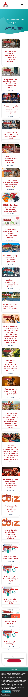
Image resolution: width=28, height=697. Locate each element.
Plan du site (14, 669)
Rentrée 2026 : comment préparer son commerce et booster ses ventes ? (11, 56)
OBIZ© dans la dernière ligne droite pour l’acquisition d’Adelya (11, 534)
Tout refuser (16, 691)
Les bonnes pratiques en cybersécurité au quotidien (11, 283)
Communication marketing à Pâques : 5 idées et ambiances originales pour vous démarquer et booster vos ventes (10, 420)
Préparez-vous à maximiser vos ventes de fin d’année (10, 159)
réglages (12, 688)
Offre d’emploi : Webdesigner (10, 643)
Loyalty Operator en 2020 (11, 622)
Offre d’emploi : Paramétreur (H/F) (10, 557)
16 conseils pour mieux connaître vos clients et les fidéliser (11, 392)
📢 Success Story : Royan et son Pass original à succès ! (10, 306)
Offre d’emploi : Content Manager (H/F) (10, 579)
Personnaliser (6, 694)
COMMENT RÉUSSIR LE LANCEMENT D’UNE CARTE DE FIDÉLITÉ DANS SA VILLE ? (10, 366)
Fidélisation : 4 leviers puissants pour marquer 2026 (11, 135)
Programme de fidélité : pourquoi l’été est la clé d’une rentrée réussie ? (10, 84)
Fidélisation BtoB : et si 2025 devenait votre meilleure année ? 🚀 (10, 184)
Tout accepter (6, 691)
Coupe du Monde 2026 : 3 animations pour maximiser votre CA (10, 110)
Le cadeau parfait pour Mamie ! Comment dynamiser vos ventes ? (10, 483)
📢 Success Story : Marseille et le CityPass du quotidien (10, 259)
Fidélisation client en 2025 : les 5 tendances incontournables (10, 208)
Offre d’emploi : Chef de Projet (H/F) (10, 601)
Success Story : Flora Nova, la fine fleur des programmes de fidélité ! (10, 233)
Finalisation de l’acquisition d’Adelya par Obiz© (11, 509)
